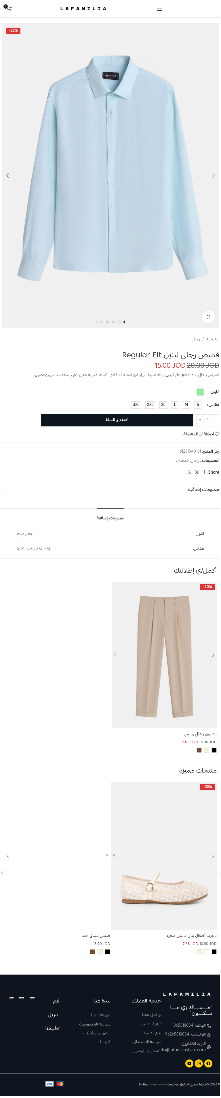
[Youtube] (189, 1063)
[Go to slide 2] (119, 322)
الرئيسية (212, 339)
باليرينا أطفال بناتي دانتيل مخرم (191, 936)
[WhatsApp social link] (189, 472)
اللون (215, 392)
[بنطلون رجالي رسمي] (164, 655)
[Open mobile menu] (159, 8)
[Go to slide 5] (101, 322)
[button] (213, 175)
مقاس (214, 405)
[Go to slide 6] (96, 322)
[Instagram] (199, 1063)
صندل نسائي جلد (96, 936)
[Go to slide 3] (113, 322)
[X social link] (197, 472)
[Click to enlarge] (208, 316)
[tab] (110, 517)
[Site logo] (83, 9)
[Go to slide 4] (107, 322)
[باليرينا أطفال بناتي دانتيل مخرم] (164, 856)
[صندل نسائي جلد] (57, 856)
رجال (196, 339)
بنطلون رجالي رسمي (200, 734)
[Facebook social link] (204, 472)
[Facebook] (208, 1063)
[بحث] (17, 8)
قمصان (182, 461)
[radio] (200, 392)
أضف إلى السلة (117, 420)
